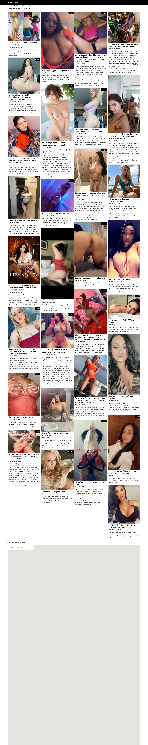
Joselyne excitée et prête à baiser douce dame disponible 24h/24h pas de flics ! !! (22, 160)
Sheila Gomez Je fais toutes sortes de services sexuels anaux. (57, 434)
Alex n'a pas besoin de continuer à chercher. (89, 483)
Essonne (25, 6)
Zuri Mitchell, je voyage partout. (55, 71)
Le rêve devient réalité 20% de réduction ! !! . (121, 321)
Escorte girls (11, 6)
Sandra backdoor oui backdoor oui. (90, 278)
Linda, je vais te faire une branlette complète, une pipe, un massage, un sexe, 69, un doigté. (123, 136)
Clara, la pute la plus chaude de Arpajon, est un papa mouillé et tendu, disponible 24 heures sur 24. (90, 337)
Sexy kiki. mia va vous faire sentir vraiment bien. (22, 44)
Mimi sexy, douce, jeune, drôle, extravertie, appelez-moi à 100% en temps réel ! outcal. (23, 288)
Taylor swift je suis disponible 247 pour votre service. (122, 526)
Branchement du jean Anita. (53, 492)
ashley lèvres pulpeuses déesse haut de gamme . (121, 200)
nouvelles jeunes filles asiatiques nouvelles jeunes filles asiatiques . (56, 144)
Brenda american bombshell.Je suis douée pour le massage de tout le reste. (90, 195)
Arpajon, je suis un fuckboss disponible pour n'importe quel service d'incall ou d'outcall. (21, 97)
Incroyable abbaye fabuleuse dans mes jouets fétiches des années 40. (123, 45)
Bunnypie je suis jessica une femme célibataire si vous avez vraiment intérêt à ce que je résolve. (23, 351)
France (19, 6)
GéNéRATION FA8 (13, 2)
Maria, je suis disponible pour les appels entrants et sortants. (56, 351)
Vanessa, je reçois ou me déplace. (22, 220)
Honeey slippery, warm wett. (20, 417)
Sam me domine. (49, 300)
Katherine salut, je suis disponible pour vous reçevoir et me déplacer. (90, 130)
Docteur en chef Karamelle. (120, 279)
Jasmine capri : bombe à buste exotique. (121, 397)
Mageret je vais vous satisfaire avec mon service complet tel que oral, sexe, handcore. (23, 456)
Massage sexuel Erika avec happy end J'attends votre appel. (122, 472)
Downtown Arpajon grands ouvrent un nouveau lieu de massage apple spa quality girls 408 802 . (90, 400)
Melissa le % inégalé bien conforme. (57, 213)
